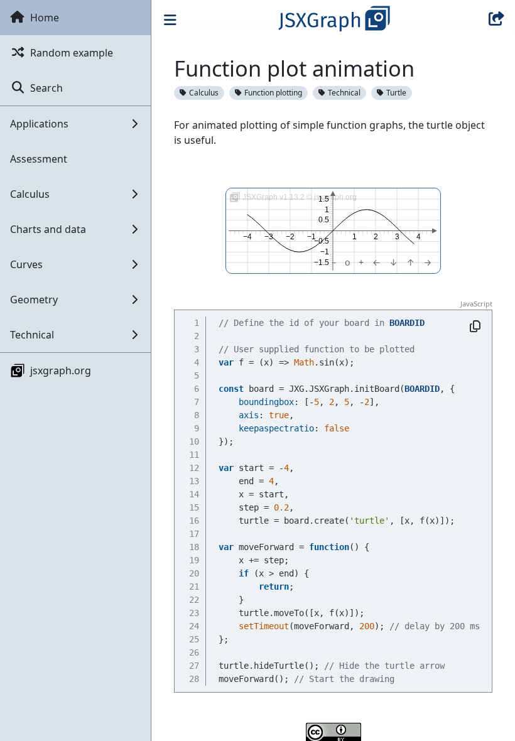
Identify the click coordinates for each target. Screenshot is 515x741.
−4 (247, 236)
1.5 (323, 199)
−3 (268, 236)
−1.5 (321, 262)
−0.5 (321, 241)
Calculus (204, 92)
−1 (311, 236)
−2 (290, 236)
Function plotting (273, 92)
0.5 (323, 220)
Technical (344, 92)
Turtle (396, 92)
